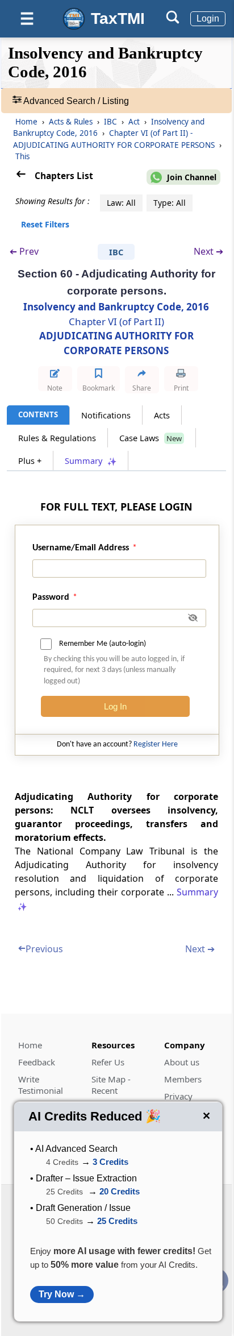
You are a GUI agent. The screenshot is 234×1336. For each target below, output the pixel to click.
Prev (24, 251)
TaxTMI (118, 18)
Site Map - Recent (111, 1084)
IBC (111, 122)
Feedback (36, 1062)
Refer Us (107, 1062)
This (22, 156)
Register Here (155, 744)
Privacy (178, 1096)
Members (183, 1079)
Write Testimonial (40, 1084)
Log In (115, 706)
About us (181, 1062)
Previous (40, 949)
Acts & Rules (72, 122)
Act (135, 122)
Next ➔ (208, 251)
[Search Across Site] (172, 20)
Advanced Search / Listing (75, 101)
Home (26, 122)
